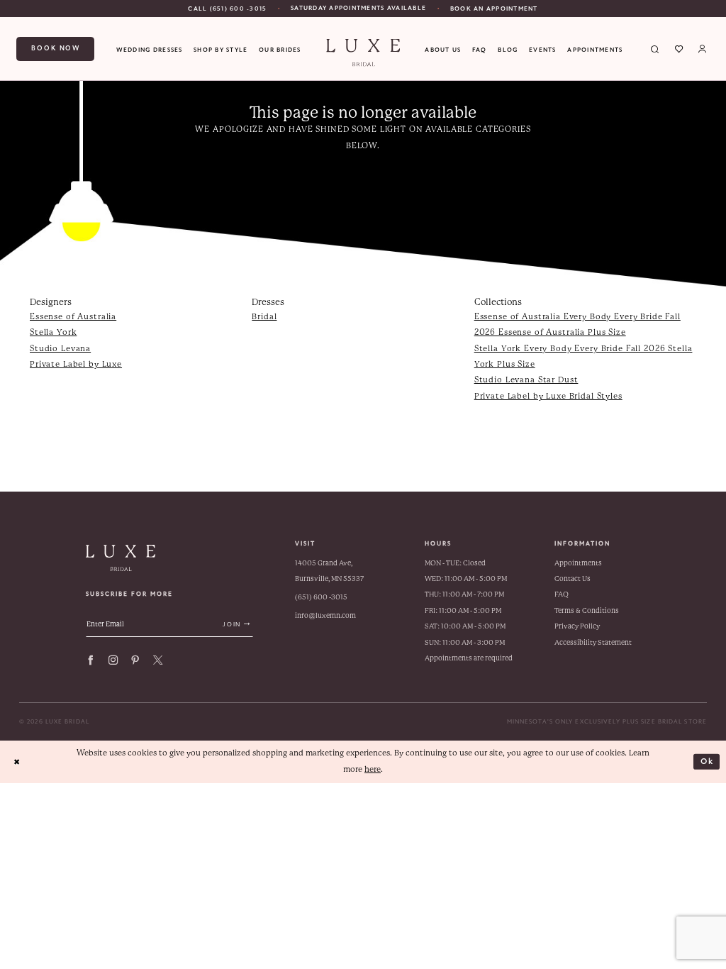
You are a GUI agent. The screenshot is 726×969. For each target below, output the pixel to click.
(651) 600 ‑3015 (321, 597)
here (372, 769)
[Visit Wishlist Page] (679, 48)
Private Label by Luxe (76, 364)
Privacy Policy (577, 626)
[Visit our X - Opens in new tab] (157, 660)
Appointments (578, 563)
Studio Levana (60, 348)
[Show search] (655, 48)
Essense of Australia (73, 316)
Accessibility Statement (593, 642)
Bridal (264, 316)
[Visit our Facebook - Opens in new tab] (90, 660)
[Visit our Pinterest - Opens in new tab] (135, 660)
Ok (707, 761)
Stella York (53, 332)
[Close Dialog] (16, 762)
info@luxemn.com (325, 615)
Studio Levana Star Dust (526, 379)
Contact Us (572, 578)
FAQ (561, 594)
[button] (702, 48)
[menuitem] (227, 8)
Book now (55, 48)
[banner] (363, 53)
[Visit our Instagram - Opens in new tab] (113, 660)
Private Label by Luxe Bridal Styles (548, 396)
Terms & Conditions (586, 610)
